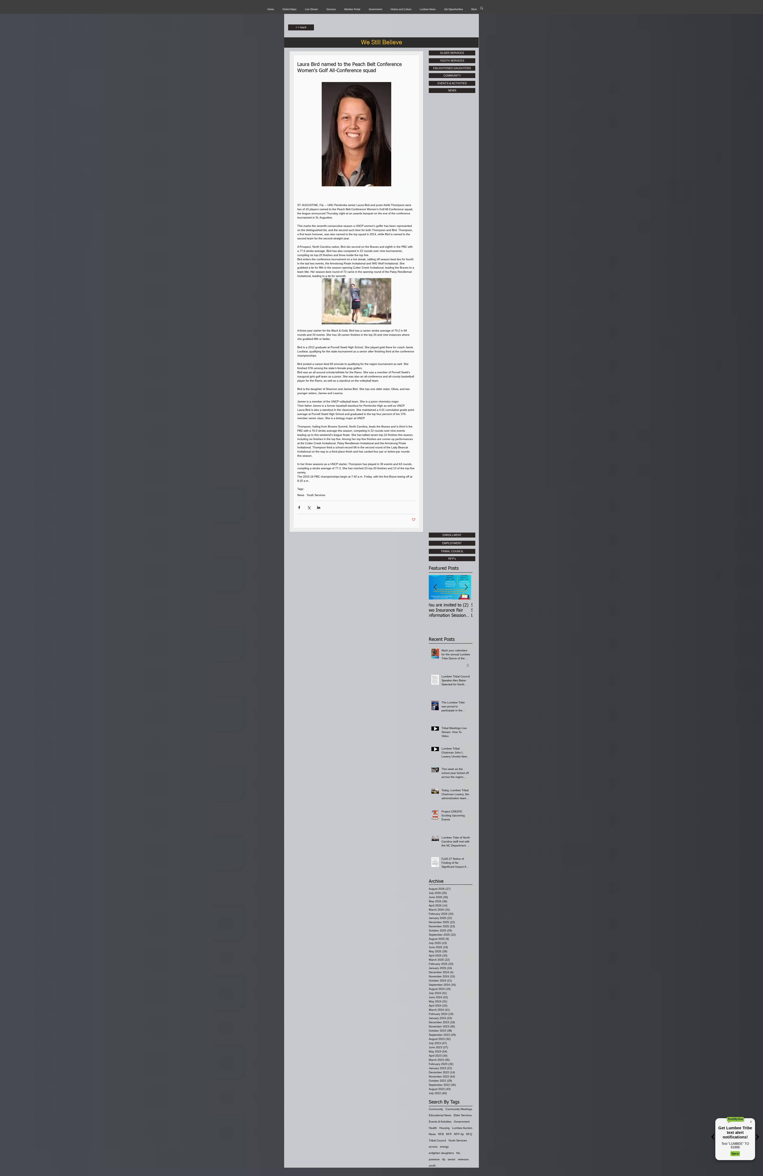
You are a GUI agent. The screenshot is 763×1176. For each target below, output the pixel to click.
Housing (444, 1128)
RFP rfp (459, 1134)
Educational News (440, 1115)
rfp (443, 1159)
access (433, 1146)
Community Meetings (458, 1109)
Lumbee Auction (462, 1128)
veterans (463, 1159)
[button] (311, 9)
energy (444, 1146)
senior (451, 1159)
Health (433, 1128)
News (300, 495)
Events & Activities (440, 1121)
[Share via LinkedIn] (318, 507)
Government (462, 1121)
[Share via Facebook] (299, 507)
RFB (441, 1134)
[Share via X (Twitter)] (309, 507)
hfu (458, 1153)
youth (432, 1165)
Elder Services (463, 1115)
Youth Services (316, 495)
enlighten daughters (441, 1153)
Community (436, 1109)
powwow (434, 1159)
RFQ (469, 1134)
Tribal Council (437, 1140)
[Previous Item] (435, 587)
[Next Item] (466, 587)
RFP (449, 1134)
